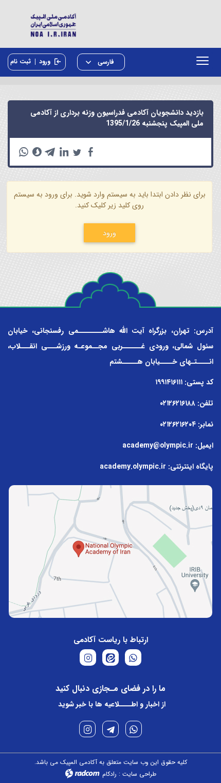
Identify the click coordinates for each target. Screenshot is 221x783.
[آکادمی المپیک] (110, 24)
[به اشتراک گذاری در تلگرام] (50, 151)
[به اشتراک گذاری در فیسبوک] (90, 151)
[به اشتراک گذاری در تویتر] (77, 151)
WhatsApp (133, 729)
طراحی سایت (139, 774)
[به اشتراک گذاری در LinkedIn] (63, 151)
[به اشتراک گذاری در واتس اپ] (23, 151)
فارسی (105, 62)
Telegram (110, 729)
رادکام (109, 774)
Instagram (87, 729)
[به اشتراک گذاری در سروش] (37, 151)
